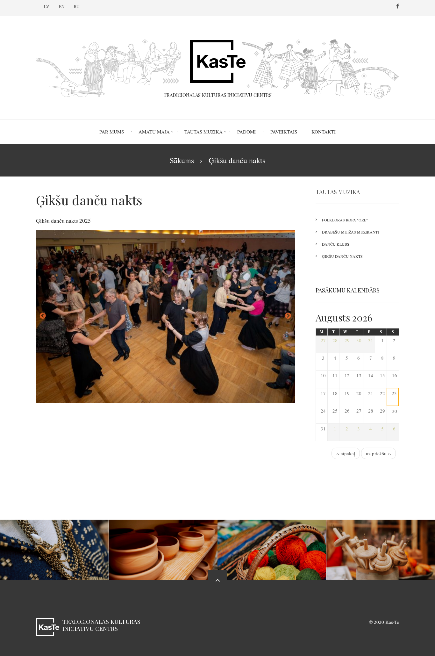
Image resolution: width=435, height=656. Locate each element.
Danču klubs (335, 244)
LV (46, 6)
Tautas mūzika (203, 131)
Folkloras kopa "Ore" (345, 219)
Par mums (111, 131)
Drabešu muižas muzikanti (350, 231)
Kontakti (323, 131)
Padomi (246, 131)
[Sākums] (217, 64)
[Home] (47, 626)
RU (76, 6)
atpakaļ (42, 316)
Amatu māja (154, 131)
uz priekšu (288, 316)
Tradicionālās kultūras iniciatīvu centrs (101, 624)
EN (61, 6)
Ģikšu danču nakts (342, 256)
